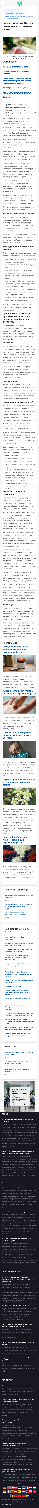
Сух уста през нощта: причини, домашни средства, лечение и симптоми (16, 966)
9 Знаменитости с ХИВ (13, 986)
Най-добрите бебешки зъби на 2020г (15, 1306)
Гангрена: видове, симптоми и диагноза (16, 1212)
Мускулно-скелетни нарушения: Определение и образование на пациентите (16, 1007)
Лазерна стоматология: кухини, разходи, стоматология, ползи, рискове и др (16, 957)
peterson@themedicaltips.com (17, 107)
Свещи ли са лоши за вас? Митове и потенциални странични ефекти (16, 649)
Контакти (12, 1502)
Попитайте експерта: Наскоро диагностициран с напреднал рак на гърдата (18, 974)
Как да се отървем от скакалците (17, 92)
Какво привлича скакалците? (15, 88)
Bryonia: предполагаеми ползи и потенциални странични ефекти (19, 782)
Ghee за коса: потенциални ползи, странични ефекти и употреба (17, 735)
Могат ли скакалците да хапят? (16, 66)
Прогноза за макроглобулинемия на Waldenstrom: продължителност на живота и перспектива (18, 1279)
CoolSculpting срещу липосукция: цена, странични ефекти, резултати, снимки (18, 992)
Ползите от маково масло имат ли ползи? (17, 1386)
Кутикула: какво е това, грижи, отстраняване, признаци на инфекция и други (19, 1021)
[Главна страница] (19, 3)
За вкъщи (7, 97)
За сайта (5, 1502)
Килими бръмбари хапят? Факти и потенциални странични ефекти (16, 840)
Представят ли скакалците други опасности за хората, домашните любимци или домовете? (17, 80)
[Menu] (3, 3)
